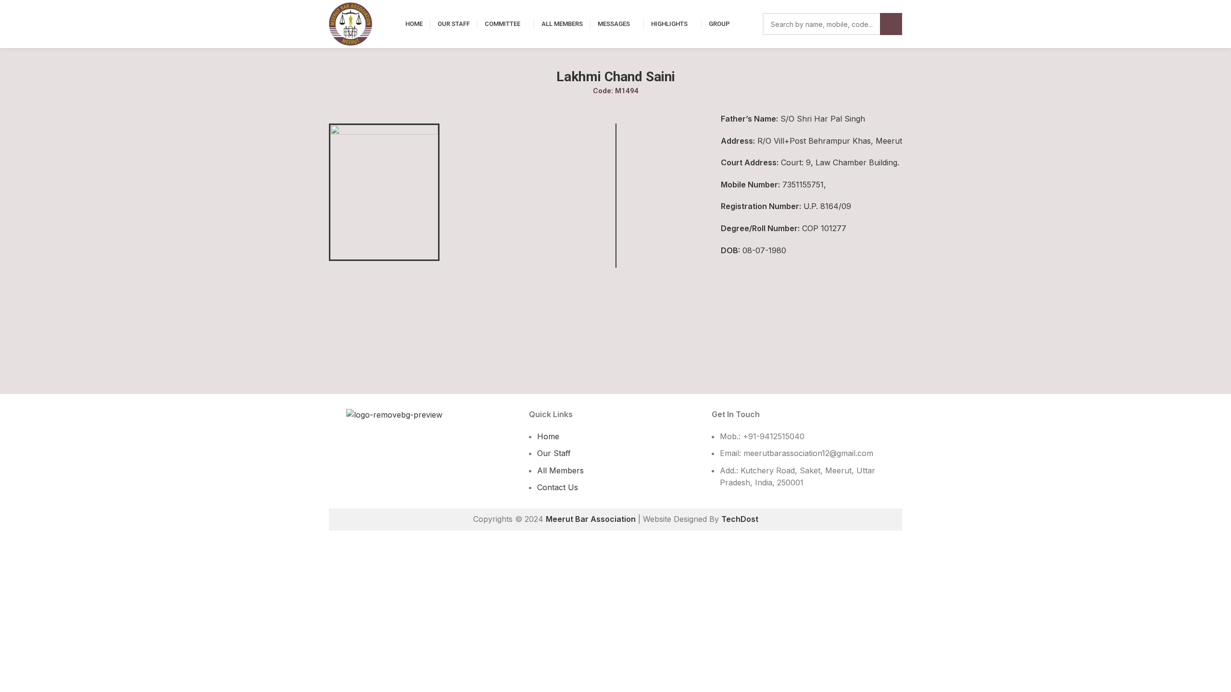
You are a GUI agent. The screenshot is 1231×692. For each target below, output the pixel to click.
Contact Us (557, 487)
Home (548, 436)
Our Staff (554, 453)
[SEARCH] (891, 24)
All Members (560, 470)
